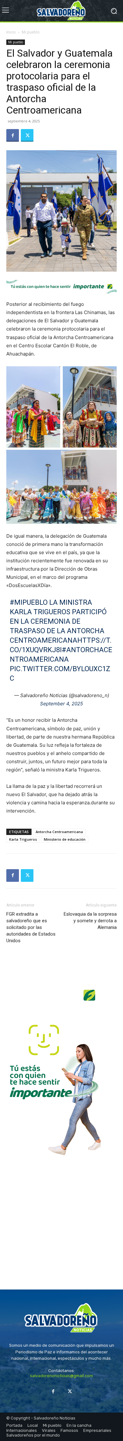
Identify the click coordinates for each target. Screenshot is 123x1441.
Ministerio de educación (64, 839)
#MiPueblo (29, 602)
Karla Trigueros (23, 839)
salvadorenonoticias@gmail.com (61, 1375)
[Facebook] (12, 135)
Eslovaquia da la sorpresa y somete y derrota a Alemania (90, 920)
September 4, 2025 (61, 704)
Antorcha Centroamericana (59, 831)
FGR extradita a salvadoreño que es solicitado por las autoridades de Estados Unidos (31, 927)
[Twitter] (27, 135)
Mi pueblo (31, 32)
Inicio (11, 32)
